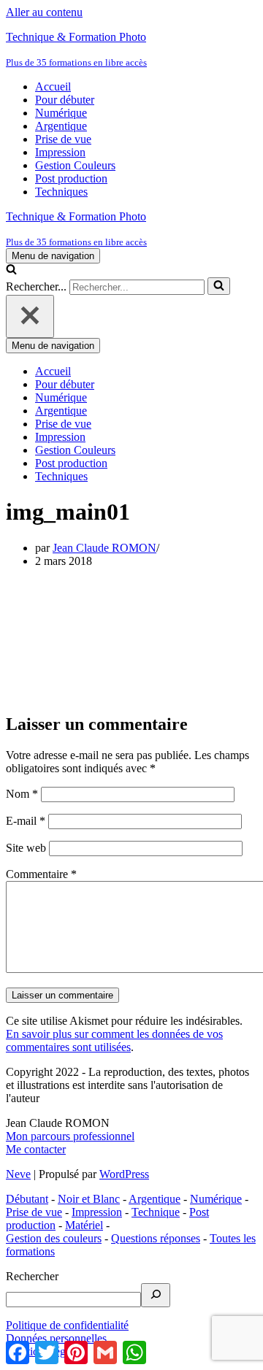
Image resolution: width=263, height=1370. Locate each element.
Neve (18, 1174)
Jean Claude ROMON (104, 548)
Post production (71, 178)
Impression (60, 152)
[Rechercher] (11, 270)
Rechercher (32, 1276)
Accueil (53, 86)
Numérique (61, 113)
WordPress (124, 1174)
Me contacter (36, 1149)
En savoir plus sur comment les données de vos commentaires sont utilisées (114, 1040)
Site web (26, 848)
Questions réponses (155, 1238)
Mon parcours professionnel (70, 1136)
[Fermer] (30, 316)
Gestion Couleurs (75, 165)
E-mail (25, 821)
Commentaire (41, 874)
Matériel (84, 1225)
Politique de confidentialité (67, 1325)
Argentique (61, 126)
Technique (156, 1212)
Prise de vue (63, 139)
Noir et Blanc (89, 1199)
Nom (22, 794)
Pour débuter (64, 99)
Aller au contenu (44, 12)
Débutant (27, 1199)
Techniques (61, 191)
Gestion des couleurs (54, 1238)
